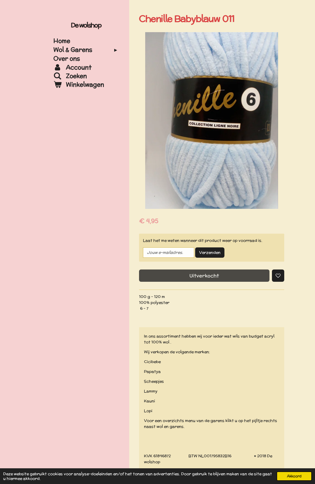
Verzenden (209, 252)
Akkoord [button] (294, 476)
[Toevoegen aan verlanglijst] (278, 275)
